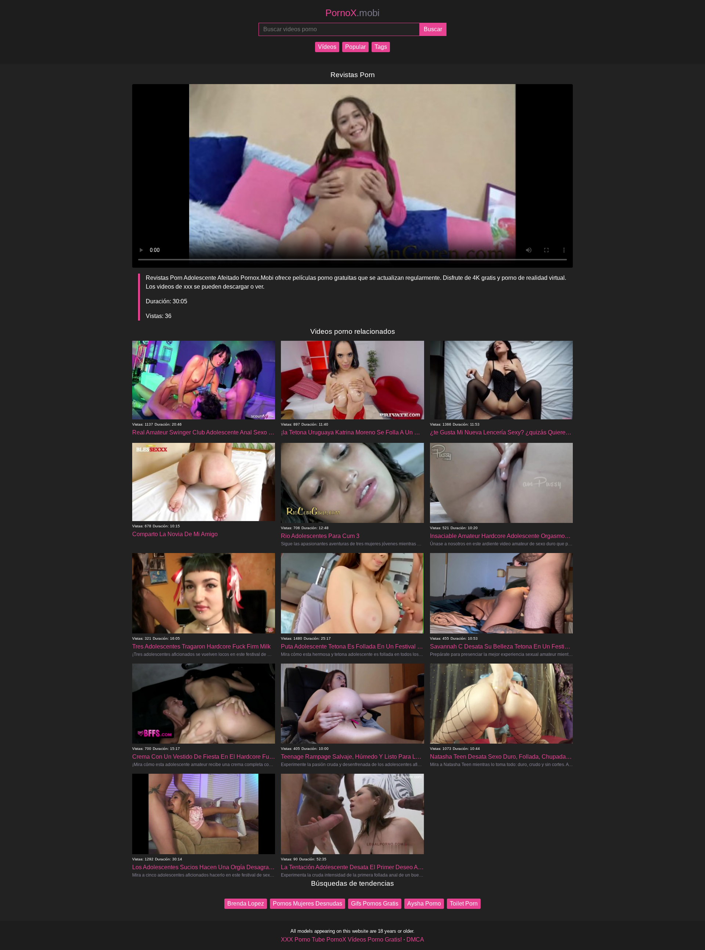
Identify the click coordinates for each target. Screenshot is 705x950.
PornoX (352, 13)
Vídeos (327, 47)
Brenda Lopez (245, 903)
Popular (355, 47)
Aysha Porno (424, 903)
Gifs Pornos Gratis (374, 903)
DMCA (415, 939)
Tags (381, 47)
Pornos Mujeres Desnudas (307, 903)
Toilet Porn (464, 903)
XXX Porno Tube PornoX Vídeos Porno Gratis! (341, 939)
